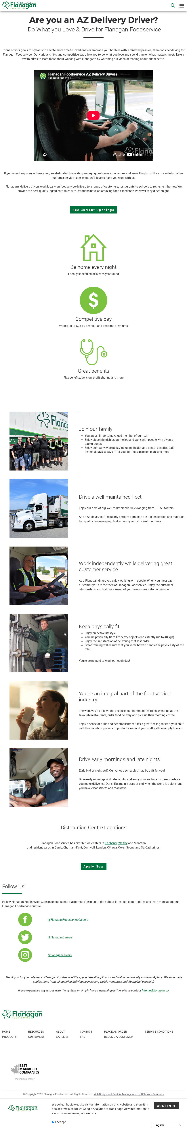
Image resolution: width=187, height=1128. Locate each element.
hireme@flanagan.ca (155, 990)
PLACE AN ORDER (115, 1031)
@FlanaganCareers (60, 937)
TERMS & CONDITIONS (159, 1031)
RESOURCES (36, 1031)
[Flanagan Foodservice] (18, 4)
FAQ (82, 1036)
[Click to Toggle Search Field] (173, 5)
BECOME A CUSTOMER (118, 1036)
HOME (6, 1031)
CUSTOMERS (36, 1036)
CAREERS (62, 1036)
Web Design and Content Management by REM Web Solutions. (129, 1094)
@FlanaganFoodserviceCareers (68, 920)
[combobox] (167, 1125)
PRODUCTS (9, 1036)
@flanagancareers (60, 955)
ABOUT (60, 1031)
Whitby (122, 843)
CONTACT (86, 1031)
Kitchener (111, 843)
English (159, 1125)
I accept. (60, 1122)
